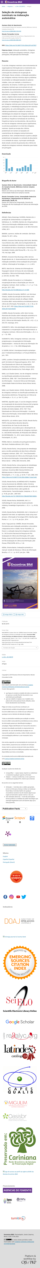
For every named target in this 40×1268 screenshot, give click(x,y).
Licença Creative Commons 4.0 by (14, 759)
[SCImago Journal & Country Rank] (14, 937)
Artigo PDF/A (9, 614)
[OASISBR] (15, 1121)
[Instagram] (11, 899)
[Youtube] (18, 899)
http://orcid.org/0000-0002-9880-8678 (11, 40)
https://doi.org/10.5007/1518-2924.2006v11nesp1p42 (19, 477)
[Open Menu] (2, 2)
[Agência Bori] (20, 1174)
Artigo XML (20, 614)
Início (3, 6)
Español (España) (8, 859)
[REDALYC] (20, 1039)
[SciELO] (20, 1013)
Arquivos (10, 6)
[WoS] (20, 979)
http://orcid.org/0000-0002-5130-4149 (11, 31)
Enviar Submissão (9, 845)
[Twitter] (23, 899)
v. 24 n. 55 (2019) (20, 6)
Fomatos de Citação (9, 648)
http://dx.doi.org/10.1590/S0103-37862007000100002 (19, 496)
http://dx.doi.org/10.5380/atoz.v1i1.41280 (15, 290)
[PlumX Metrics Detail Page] (8, 833)
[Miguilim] (15, 1108)
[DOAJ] (19, 927)
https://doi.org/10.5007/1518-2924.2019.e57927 (20, 45)
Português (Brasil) (9, 862)
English (5, 856)
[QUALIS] (20, 1094)
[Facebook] (5, 899)
